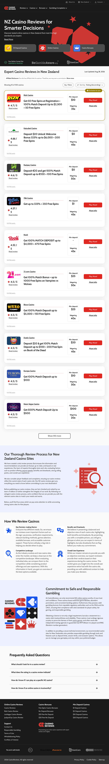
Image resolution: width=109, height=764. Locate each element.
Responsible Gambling (12, 730)
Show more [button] (70, 78)
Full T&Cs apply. (11, 117)
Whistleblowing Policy (12, 737)
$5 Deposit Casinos (80, 711)
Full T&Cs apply (11, 153)
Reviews (23, 8)
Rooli (26, 235)
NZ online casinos (81, 598)
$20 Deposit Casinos (80, 718)
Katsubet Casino (30, 128)
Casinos (32, 8)
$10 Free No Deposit (46, 714)
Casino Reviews (10, 708)
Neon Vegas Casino (31, 404)
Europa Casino (29, 371)
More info (93, 106)
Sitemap (102, 760)
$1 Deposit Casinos (80, 708)
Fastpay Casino (30, 165)
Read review (13, 108)
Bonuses (42, 8)
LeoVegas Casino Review (13, 714)
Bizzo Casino (29, 304)
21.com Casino (29, 271)
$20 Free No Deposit (46, 718)
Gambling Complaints (57, 8)
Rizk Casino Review (11, 711)
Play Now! (93, 100)
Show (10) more (54, 436)
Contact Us (8, 727)
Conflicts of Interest (11, 740)
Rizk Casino (28, 95)
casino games (77, 620)
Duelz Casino (29, 338)
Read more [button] (8, 39)
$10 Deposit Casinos (80, 714)
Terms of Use (9, 733)
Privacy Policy (79, 760)
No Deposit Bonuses (46, 711)
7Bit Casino (28, 198)
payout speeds (27, 471)
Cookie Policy (91, 760)
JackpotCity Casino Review (13, 718)
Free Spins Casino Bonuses (48, 708)
